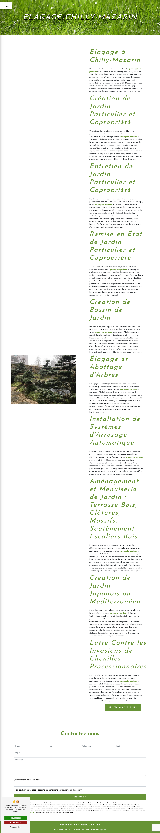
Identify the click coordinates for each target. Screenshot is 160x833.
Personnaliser (15, 827)
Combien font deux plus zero (27, 780)
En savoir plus (124, 707)
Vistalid (59, 830)
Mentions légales (98, 830)
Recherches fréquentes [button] (80, 825)
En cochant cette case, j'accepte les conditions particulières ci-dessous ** (49, 790)
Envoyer (80, 797)
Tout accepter (16, 818)
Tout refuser (16, 823)
